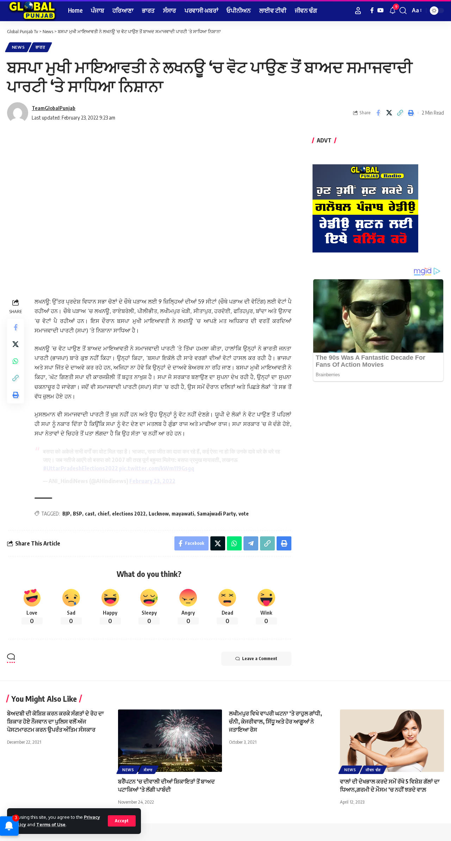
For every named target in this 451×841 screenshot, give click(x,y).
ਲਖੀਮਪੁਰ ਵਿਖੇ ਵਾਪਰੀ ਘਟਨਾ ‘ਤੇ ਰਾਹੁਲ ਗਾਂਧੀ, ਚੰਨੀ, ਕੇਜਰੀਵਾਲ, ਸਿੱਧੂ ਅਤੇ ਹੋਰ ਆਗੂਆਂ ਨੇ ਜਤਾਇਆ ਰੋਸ (275, 721)
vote (244, 514)
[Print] (411, 112)
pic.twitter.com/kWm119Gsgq (156, 468)
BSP (77, 514)
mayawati (183, 514)
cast (90, 514)
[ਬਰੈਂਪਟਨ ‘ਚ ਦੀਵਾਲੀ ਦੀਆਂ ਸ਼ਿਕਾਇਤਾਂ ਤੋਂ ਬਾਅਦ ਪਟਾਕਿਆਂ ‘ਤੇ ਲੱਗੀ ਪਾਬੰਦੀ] (170, 740)
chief (103, 514)
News (18, 47)
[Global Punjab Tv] (32, 10)
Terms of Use (51, 824)
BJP (66, 514)
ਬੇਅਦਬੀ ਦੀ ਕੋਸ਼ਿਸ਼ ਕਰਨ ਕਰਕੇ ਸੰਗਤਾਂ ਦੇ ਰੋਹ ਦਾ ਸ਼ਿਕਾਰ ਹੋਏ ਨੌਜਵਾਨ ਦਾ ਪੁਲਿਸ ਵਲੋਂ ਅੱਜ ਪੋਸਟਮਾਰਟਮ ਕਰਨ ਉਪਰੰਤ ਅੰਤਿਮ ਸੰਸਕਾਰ (55, 721)
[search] (403, 11)
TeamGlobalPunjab (53, 108)
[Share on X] (389, 112)
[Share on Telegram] (250, 543)
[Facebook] (372, 10)
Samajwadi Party (216, 514)
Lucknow (159, 514)
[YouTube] (380, 10)
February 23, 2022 (152, 481)
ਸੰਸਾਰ (148, 770)
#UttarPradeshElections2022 (80, 468)
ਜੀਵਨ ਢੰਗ (373, 770)
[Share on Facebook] (378, 112)
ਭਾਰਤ (40, 47)
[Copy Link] (400, 112)
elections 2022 (129, 514)
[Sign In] (358, 10)
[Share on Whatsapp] (15, 361)
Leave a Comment (259, 658)
